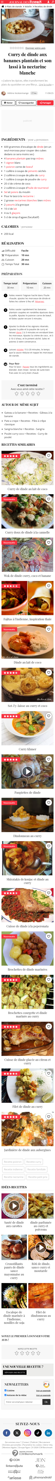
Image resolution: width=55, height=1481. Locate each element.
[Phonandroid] (41, 1477)
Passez (26, 366)
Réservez (39, 301)
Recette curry (33, 1161)
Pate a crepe (11, 420)
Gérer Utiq (48, 1445)
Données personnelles (12, 1445)
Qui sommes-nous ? (13, 1442)
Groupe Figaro (24, 1448)
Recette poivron (13, 1161)
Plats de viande (14, 6)
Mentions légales (10, 1448)
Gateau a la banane (15, 412)
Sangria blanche (13, 429)
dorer (19, 332)
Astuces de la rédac (16, 1395)
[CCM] (14, 1460)
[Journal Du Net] (41, 1460)
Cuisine (10, 1390)
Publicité (34, 1442)
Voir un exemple (43, 1390)
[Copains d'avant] (14, 1472)
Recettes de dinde (43, 6)
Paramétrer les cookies (32, 1445)
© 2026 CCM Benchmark (42, 1448)
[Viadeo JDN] (41, 1472)
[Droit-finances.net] (41, 1466)
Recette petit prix (37, 1177)
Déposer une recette (15, 1372)
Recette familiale (36, 1169)
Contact (26, 1442)
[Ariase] (14, 1477)
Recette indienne (13, 1169)
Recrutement (44, 1442)
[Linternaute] (14, 1466)
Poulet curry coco (14, 433)
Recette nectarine (13, 1177)
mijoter (20, 349)
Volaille (28, 6)
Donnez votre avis (35, 48)
